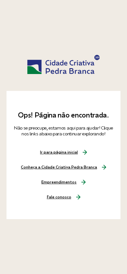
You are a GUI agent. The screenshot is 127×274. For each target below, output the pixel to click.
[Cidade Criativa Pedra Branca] (63, 65)
